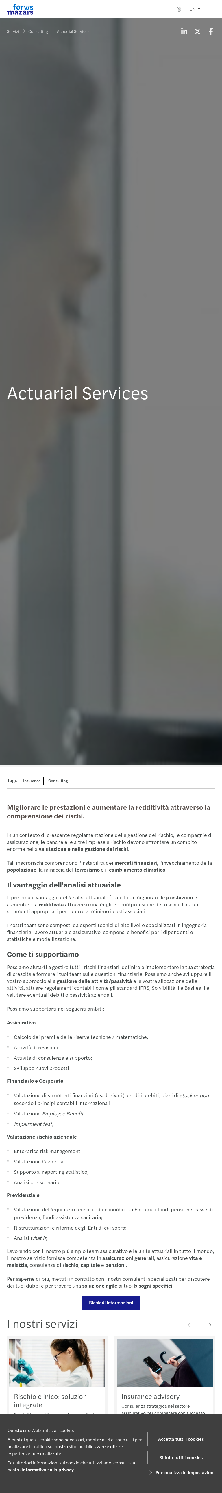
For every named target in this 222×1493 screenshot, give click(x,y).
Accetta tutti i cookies (181, 1439)
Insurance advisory (150, 1396)
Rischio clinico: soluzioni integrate (51, 1400)
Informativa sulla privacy (47, 1469)
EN (192, 8)
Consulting (38, 31)
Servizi (13, 31)
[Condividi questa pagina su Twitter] (197, 31)
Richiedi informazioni (111, 1302)
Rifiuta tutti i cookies (181, 1457)
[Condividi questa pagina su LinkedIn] (184, 31)
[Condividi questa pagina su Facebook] (210, 31)
